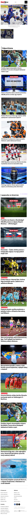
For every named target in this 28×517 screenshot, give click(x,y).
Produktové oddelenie (5, 506)
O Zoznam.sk (3, 490)
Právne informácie (4, 492)
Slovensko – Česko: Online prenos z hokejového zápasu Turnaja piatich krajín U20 (12, 251)
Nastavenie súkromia (4, 496)
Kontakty (2, 504)
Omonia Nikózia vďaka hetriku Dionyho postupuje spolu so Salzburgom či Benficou (14, 397)
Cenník (15, 497)
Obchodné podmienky (18, 496)
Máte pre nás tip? (4, 513)
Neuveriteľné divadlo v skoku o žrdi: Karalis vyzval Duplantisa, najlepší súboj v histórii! (14, 367)
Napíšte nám (3, 499)
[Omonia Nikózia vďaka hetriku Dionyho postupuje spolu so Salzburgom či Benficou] (14, 382)
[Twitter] (19, 504)
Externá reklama (17, 494)
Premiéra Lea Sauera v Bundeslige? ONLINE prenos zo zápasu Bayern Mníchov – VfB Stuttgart (12, 222)
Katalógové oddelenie (5, 510)
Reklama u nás (16, 492)
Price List (15, 499)
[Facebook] (15, 504)
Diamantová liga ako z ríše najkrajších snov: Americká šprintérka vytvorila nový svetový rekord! (13, 453)
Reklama (16, 490)
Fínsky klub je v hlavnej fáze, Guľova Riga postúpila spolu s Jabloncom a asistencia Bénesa (13, 281)
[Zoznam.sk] (16, 511)
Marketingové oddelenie (5, 511)
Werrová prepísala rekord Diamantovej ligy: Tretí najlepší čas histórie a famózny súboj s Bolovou (14, 339)
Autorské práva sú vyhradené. (19, 508)
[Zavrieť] (26, 2)
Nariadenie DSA (3, 501)
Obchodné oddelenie (4, 508)
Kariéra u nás (3, 497)
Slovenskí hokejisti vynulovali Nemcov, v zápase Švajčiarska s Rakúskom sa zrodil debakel (14, 481)
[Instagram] (17, 504)
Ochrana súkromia (4, 494)
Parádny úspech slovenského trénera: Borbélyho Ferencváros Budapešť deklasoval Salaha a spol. (13, 425)
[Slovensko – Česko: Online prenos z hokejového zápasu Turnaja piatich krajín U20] (14, 237)
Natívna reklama (17, 501)
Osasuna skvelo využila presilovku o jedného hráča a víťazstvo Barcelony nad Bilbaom (13, 311)
